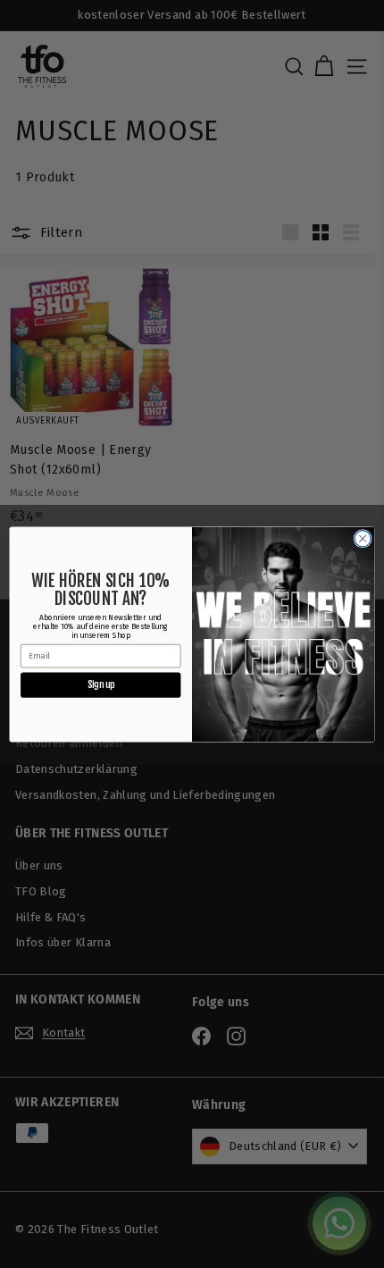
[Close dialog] (363, 538)
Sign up (101, 684)
